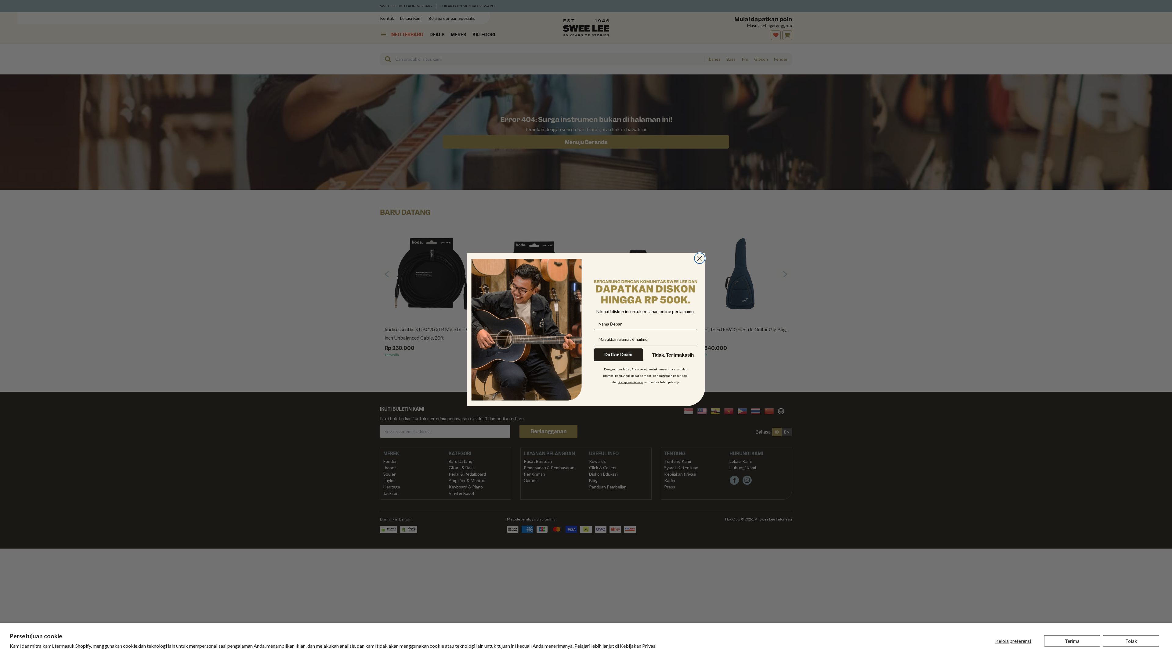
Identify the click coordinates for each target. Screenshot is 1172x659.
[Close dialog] (699, 258)
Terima (1072, 641)
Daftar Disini (618, 355)
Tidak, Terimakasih (673, 355)
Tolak (1131, 641)
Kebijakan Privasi (638, 646)
